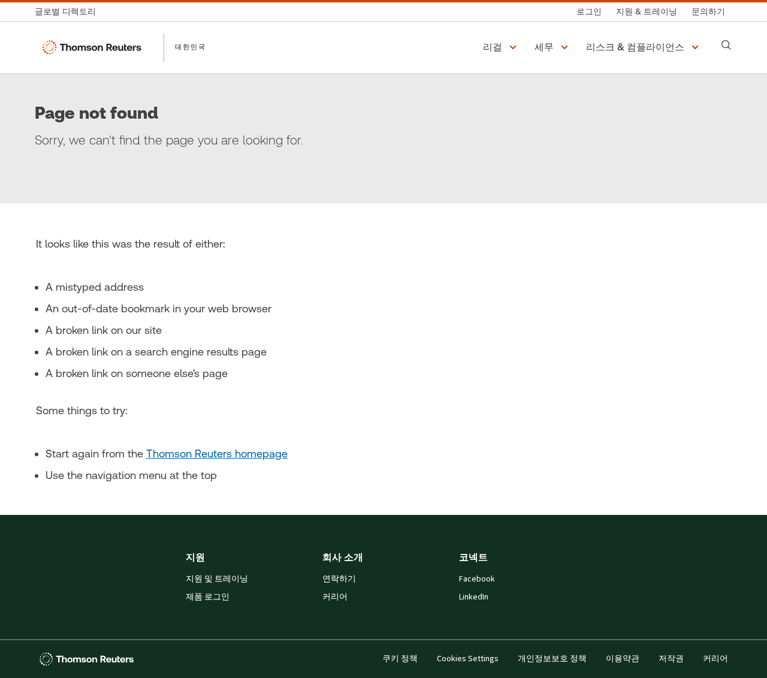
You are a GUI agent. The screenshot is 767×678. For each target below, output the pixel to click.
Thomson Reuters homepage (217, 453)
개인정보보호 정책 (552, 658)
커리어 (335, 597)
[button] (501, 47)
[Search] (726, 45)
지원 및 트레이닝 (217, 579)
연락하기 (339, 579)
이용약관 (622, 658)
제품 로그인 (208, 597)
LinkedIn (473, 597)
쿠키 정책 (400, 658)
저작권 (671, 658)
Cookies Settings (468, 658)
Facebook (477, 579)
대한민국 (190, 47)
